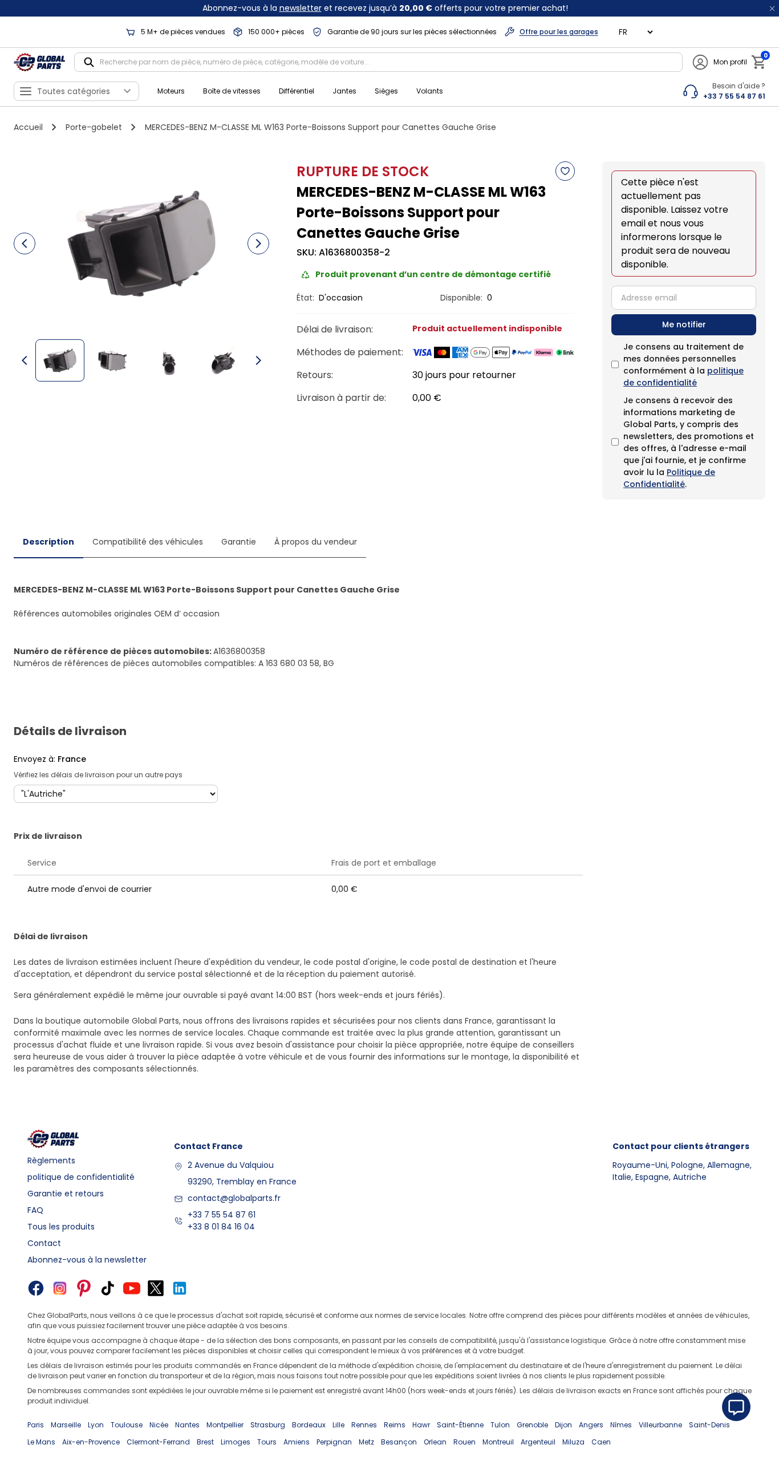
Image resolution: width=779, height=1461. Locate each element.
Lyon (96, 1425)
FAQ (35, 1210)
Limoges (235, 1442)
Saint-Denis (709, 1425)
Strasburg (267, 1425)
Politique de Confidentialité (669, 478)
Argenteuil (538, 1442)
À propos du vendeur (315, 541)
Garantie (238, 541)
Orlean (435, 1442)
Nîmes (621, 1425)
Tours (267, 1442)
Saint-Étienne (460, 1425)
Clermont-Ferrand (158, 1442)
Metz (366, 1442)
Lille (338, 1425)
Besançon (399, 1442)
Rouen (464, 1442)
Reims (394, 1425)
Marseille (66, 1425)
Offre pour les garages (559, 31)
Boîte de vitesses (232, 91)
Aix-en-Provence (91, 1442)
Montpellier (225, 1425)
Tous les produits (61, 1226)
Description (48, 541)
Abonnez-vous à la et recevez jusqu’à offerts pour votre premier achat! (385, 8)
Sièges (386, 91)
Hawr (421, 1425)
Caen (601, 1442)
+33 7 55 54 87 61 (221, 1214)
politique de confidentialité (683, 376)
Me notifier (684, 324)
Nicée (158, 1425)
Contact (44, 1243)
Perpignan (334, 1442)
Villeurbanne (660, 1425)
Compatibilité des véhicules (147, 541)
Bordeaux (309, 1425)
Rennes (364, 1425)
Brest (205, 1442)
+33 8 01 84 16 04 (221, 1226)
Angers (591, 1425)
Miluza (573, 1442)
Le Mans (41, 1442)
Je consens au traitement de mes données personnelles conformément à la (683, 364)
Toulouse (127, 1425)
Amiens (296, 1442)
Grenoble (532, 1425)
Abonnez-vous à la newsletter (87, 1259)
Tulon (500, 1425)
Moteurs (171, 91)
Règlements (51, 1160)
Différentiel (296, 91)
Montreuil (498, 1442)
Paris (35, 1425)
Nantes (187, 1425)
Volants (429, 91)
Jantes (344, 91)
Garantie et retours (65, 1193)
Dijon (563, 1425)
